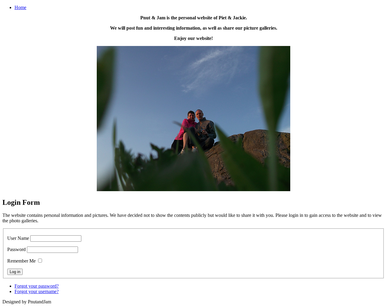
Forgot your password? (37, 286)
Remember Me (21, 260)
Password (16, 249)
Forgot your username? (37, 291)
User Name (18, 238)
